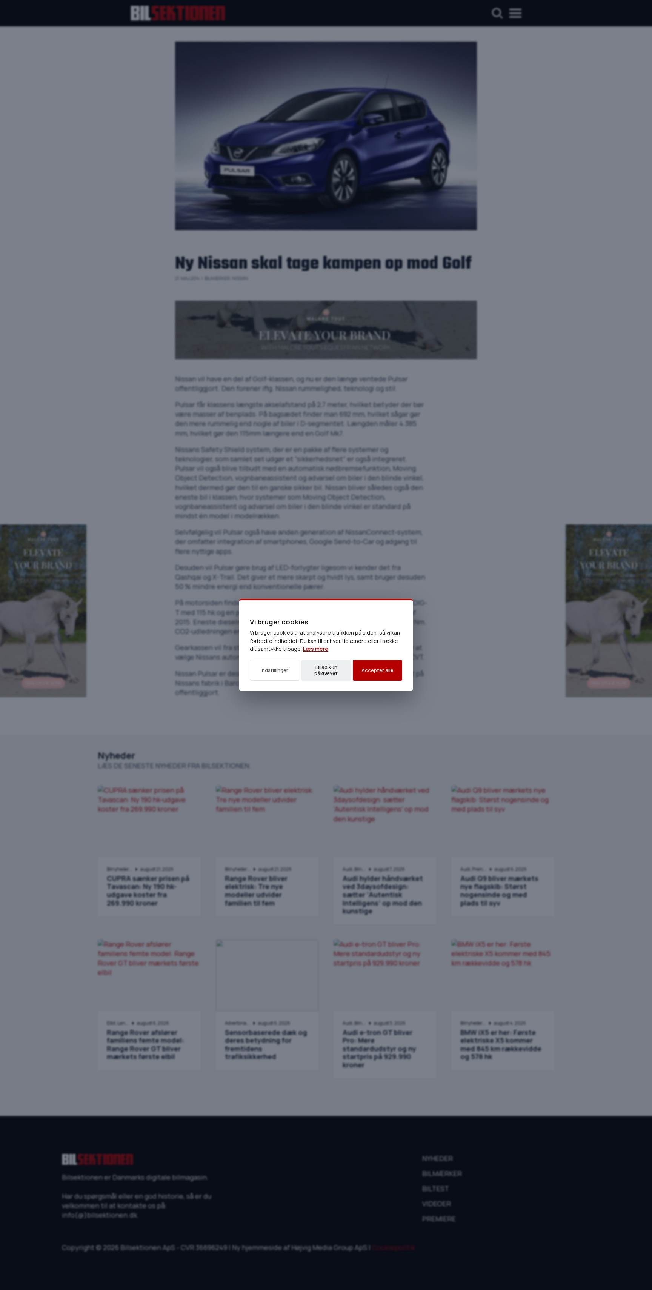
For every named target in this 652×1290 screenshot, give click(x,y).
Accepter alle (377, 670)
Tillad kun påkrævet (326, 670)
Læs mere (315, 648)
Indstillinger (274, 670)
